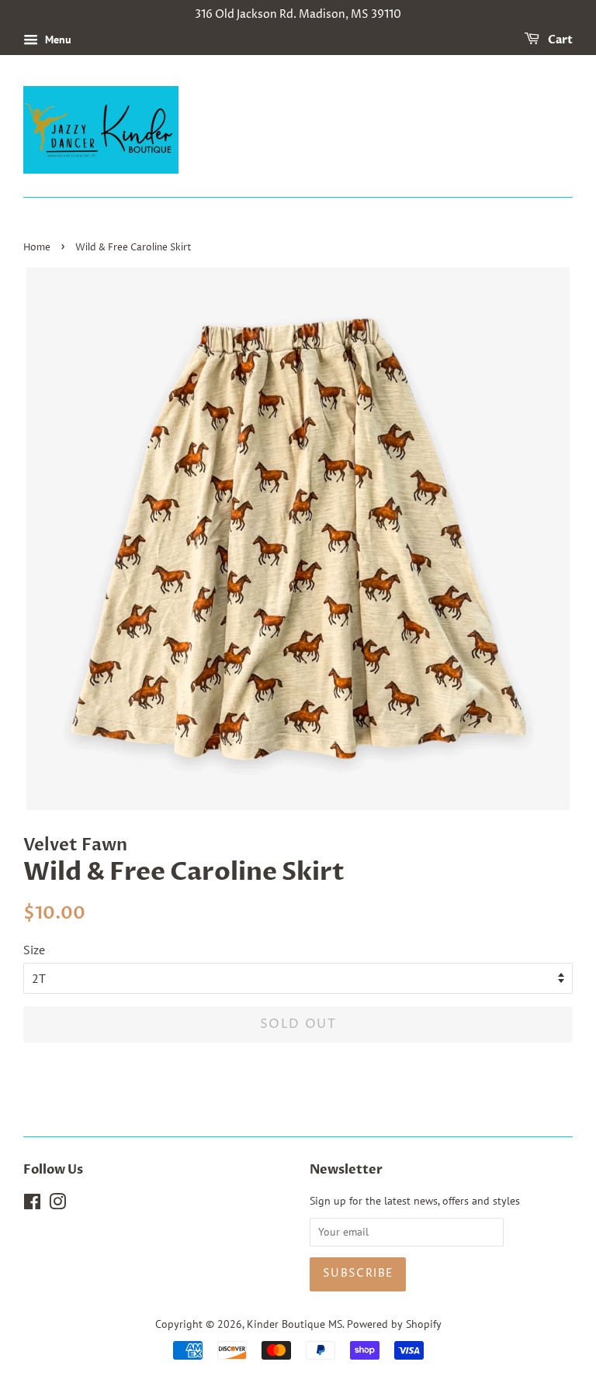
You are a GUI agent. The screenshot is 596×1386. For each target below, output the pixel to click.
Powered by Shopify (394, 1324)
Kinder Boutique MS (294, 1324)
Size (34, 949)
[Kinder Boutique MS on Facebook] (32, 1205)
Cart (559, 40)
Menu (56, 40)
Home (36, 247)
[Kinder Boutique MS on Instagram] (57, 1205)
